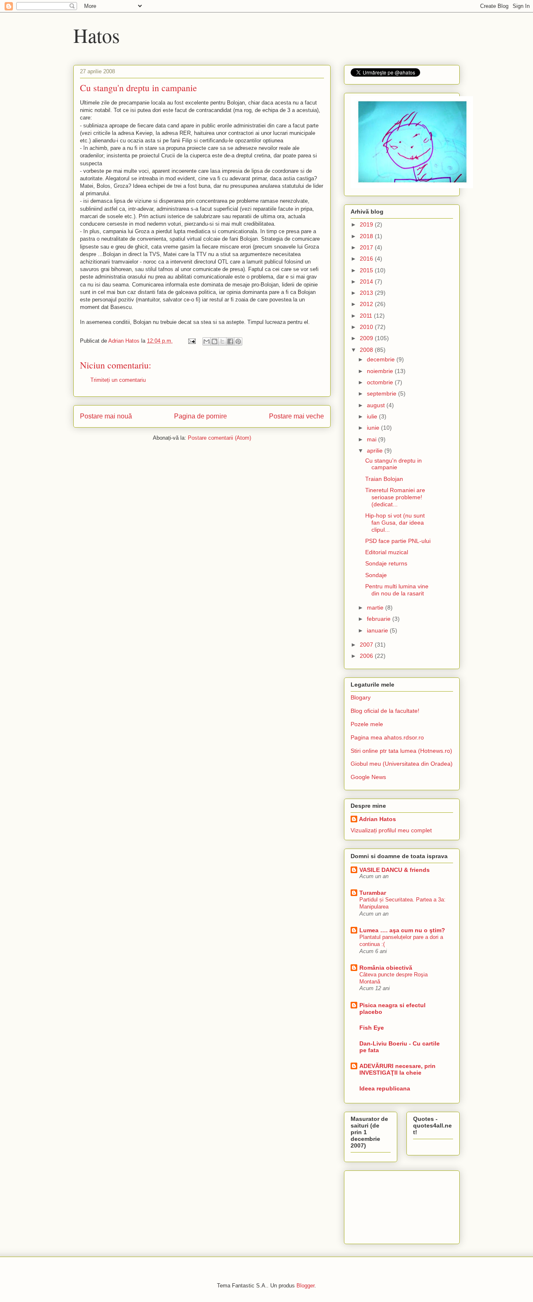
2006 (367, 655)
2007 (367, 644)
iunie (374, 427)
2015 (367, 270)
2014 (367, 281)
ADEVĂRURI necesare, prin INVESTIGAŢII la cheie (397, 1069)
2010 (367, 327)
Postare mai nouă (106, 416)
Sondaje (376, 575)
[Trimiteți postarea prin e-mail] (191, 341)
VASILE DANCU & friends (394, 869)
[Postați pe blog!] (214, 341)
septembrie (382, 393)
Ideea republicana (384, 1088)
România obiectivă (385, 967)
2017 (367, 247)
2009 (367, 338)
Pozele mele (367, 724)
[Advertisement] (388, 1205)
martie (376, 607)
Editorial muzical (386, 552)
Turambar (372, 892)
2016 (367, 258)
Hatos (96, 35)
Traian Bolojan (384, 478)
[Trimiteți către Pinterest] (238, 341)
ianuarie (378, 630)
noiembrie (381, 371)
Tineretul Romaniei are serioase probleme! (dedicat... (395, 497)
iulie (373, 416)
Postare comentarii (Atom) (219, 438)
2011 (367, 315)
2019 (367, 224)
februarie (379, 618)
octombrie (381, 382)
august (376, 405)
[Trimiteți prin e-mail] (206, 341)
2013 (367, 292)
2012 (367, 304)
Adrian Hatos (377, 819)
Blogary (361, 697)
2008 (367, 349)
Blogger (305, 1285)
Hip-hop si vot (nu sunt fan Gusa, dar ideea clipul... (395, 522)
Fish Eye (371, 1027)
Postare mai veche (296, 416)
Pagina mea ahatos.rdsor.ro (387, 737)
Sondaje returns (386, 563)
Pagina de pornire (200, 416)
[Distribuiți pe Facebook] (230, 341)
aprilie (375, 450)
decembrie (381, 359)
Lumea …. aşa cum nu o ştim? (402, 930)
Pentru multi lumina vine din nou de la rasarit (396, 590)
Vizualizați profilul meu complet (391, 830)
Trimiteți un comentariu (118, 380)
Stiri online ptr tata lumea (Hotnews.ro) (401, 750)
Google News (368, 777)
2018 (367, 236)
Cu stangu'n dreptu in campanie (393, 464)
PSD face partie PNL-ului (398, 541)
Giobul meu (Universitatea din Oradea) (402, 763)
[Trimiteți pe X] (222, 341)
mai (372, 439)
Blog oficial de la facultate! (385, 710)
